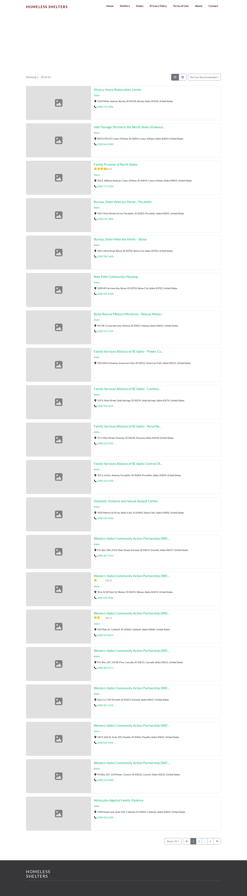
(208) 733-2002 (105, 106)
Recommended (203, 77)
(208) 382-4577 (105, 667)
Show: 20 (172, 841)
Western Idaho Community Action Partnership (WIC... (132, 538)
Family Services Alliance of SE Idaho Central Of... (128, 464)
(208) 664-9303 (105, 144)
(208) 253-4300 (105, 780)
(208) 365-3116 (105, 555)
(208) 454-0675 (105, 635)
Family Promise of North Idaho (115, 164)
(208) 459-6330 (105, 817)
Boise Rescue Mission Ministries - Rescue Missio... (128, 314)
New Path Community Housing (116, 277)
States (139, 5)
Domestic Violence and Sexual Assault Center (126, 501)
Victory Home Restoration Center (118, 89)
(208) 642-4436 (105, 742)
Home (110, 5)
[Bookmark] (30, 116)
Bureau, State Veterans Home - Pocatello (123, 202)
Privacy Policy (158, 5)
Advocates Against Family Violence (118, 800)
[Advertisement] (123, 48)
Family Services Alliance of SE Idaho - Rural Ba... (127, 426)
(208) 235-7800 (105, 219)
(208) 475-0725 (105, 331)
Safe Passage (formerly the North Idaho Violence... (129, 127)
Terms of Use (181, 5)
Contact (213, 5)
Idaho (97, 95)
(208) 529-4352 (105, 518)
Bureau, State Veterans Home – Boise (120, 239)
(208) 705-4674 (105, 406)
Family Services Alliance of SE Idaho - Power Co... (128, 351)
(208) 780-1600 (105, 256)
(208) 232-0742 (105, 443)
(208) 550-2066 (105, 597)
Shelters (125, 5)
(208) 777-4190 (105, 186)
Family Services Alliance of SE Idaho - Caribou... (127, 389)
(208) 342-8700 (105, 293)
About (198, 5)
